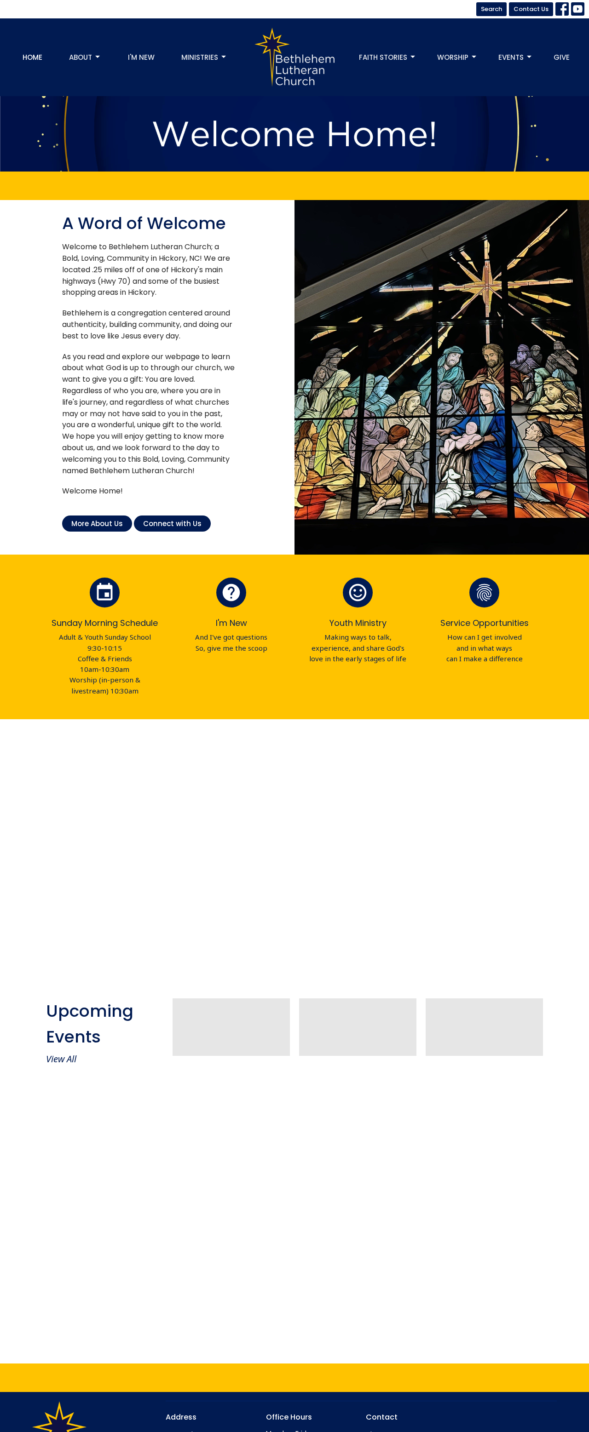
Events (511, 57)
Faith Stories (383, 57)
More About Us (97, 523)
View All (61, 1059)
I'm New (141, 57)
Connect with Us (172, 523)
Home (32, 57)
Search (491, 9)
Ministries (199, 57)
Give (562, 57)
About (80, 57)
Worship (452, 57)
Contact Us (531, 9)
